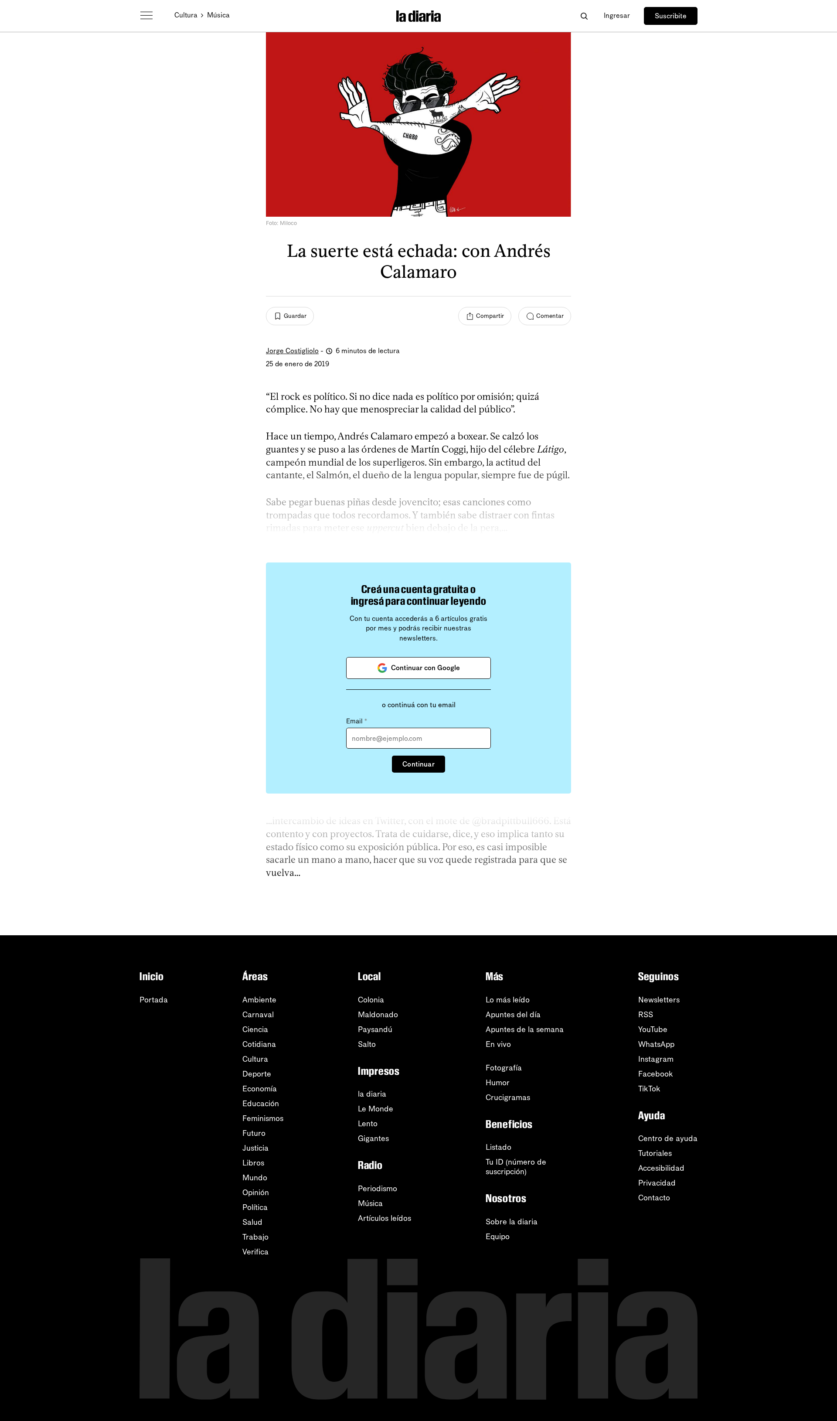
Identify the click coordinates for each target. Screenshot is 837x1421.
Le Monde (375, 1109)
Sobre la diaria (512, 1222)
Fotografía (504, 1068)
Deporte (256, 1074)
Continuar (418, 764)
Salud (252, 1222)
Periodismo (377, 1188)
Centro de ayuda (668, 1138)
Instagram (656, 1059)
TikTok (649, 1089)
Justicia (255, 1148)
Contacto (654, 1198)
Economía (259, 1089)
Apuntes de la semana (525, 1029)
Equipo (498, 1236)
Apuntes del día (513, 1014)
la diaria (372, 1094)
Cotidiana (259, 1044)
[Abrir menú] (146, 16)
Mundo (254, 1177)
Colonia (371, 1000)
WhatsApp (656, 1044)
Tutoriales (655, 1153)
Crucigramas (508, 1097)
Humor (498, 1082)
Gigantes (373, 1138)
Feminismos (262, 1118)
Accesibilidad (661, 1168)
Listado (498, 1147)
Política (255, 1207)
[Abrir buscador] (584, 15)
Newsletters (659, 1000)
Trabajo (255, 1237)
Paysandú (375, 1029)
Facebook (655, 1074)
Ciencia (255, 1029)
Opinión (255, 1192)
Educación (260, 1103)
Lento (368, 1123)
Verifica (255, 1252)
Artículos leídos (384, 1218)
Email (356, 721)
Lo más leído (508, 1000)
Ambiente (259, 1000)
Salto (367, 1044)
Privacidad (657, 1183)
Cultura (185, 15)
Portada (154, 1000)
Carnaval (258, 1014)
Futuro (253, 1133)
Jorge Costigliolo (292, 351)
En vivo (498, 1044)
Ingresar (617, 15)
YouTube (652, 1029)
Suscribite (671, 16)
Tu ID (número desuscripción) (516, 1166)
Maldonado (378, 1014)
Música (218, 15)
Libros (253, 1163)
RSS (645, 1014)
